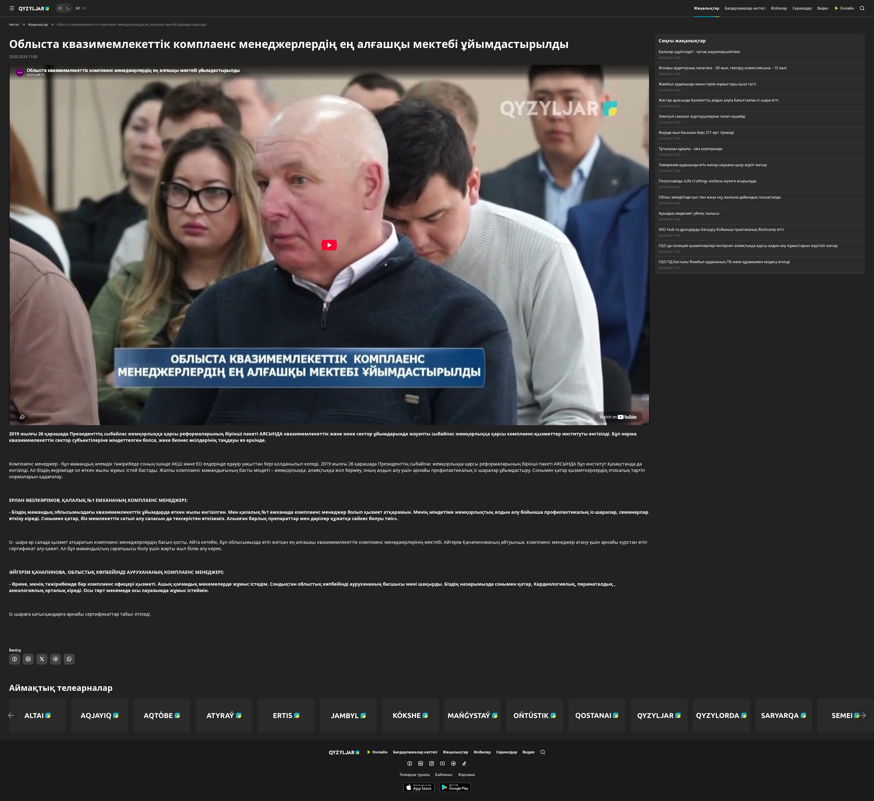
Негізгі (14, 25)
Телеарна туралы (414, 774)
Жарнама (466, 774)
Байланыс (444, 774)
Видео (822, 8)
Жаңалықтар (706, 8)
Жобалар (779, 8)
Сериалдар (802, 8)
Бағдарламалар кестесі (745, 8)
